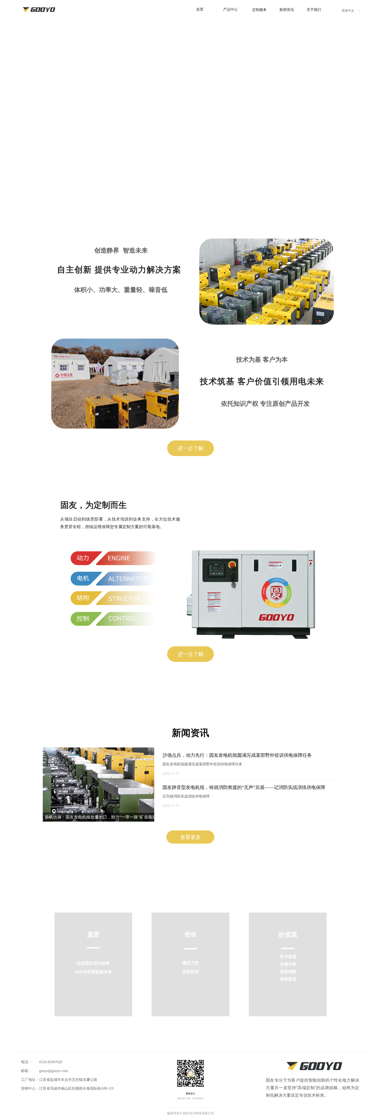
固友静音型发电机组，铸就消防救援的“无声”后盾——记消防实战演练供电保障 (244, 787)
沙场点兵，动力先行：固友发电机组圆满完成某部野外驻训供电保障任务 (237, 755)
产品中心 (230, 9)
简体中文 (348, 10)
